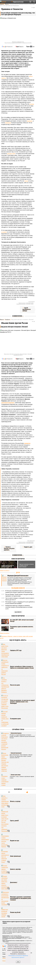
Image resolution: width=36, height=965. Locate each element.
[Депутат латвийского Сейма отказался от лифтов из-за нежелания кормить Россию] (5, 667)
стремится (27, 443)
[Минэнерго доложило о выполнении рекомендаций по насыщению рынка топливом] (5, 898)
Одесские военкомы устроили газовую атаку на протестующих (26, 565)
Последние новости (18, 588)
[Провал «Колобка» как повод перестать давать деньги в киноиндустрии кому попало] (5, 882)
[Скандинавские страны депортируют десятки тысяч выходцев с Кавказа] (5, 840)
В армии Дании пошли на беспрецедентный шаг (7, 566)
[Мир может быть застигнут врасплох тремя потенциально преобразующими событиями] (5, 650)
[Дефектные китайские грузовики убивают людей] (5, 912)
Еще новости (18, 612)
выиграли (29, 121)
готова (26, 181)
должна (32, 104)
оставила (4, 232)
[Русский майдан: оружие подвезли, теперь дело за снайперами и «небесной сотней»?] (5, 719)
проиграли (8, 122)
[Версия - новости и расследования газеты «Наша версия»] (5, 2)
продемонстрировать (8, 402)
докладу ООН (11, 153)
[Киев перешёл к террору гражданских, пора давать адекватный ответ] (5, 801)
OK (18, 961)
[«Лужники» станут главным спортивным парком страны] (5, 780)
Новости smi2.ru (4, 570)
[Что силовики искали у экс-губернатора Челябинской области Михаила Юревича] (5, 685)
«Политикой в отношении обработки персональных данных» (18, 956)
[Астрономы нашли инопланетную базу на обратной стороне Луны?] (5, 856)
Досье (18, 572)
